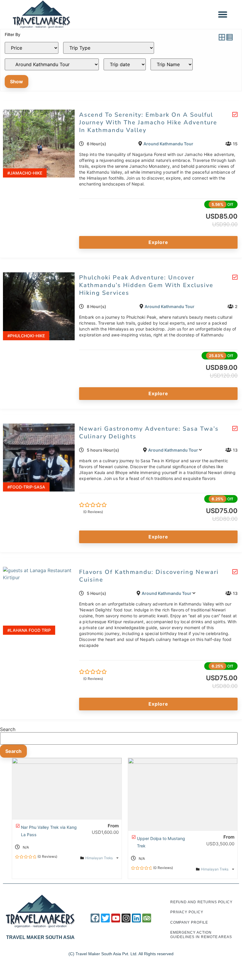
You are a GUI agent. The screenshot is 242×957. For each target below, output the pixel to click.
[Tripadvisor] (146, 918)
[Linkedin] (136, 918)
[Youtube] (115, 918)
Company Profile (189, 922)
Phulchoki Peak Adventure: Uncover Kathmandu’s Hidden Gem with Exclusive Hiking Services (146, 285)
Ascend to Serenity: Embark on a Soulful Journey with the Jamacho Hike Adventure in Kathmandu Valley (148, 122)
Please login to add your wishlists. (235, 115)
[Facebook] (95, 918)
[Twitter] (105, 918)
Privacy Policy (186, 912)
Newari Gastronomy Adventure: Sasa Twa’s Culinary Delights (149, 432)
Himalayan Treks (99, 858)
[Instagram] (126, 918)
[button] (222, 14)
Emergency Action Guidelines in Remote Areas (201, 934)
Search (7, 729)
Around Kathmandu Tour (168, 143)
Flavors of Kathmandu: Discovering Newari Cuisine (149, 576)
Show (16, 81)
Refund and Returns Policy (201, 902)
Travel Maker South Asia (40, 937)
